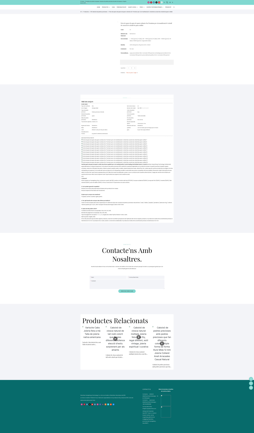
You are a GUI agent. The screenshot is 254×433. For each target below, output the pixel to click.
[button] (174, 7)
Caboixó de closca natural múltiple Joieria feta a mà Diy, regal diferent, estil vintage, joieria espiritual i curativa (138, 353)
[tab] (125, 96)
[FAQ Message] (251, 387)
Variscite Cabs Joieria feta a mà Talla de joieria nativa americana (91, 343)
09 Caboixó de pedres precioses (98, 12)
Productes (86, 12)
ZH (81, 12)
